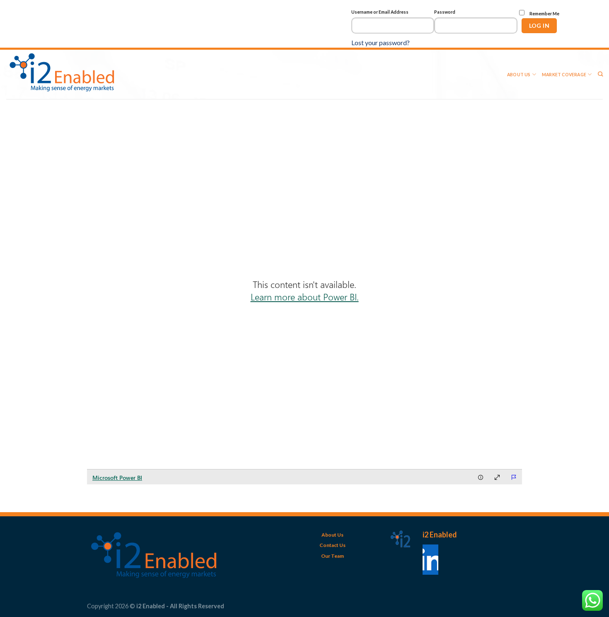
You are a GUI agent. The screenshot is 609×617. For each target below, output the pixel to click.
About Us (519, 74)
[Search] (600, 74)
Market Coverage (564, 74)
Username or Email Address (379, 12)
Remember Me (544, 13)
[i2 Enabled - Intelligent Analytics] (65, 74)
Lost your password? (380, 42)
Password (444, 12)
